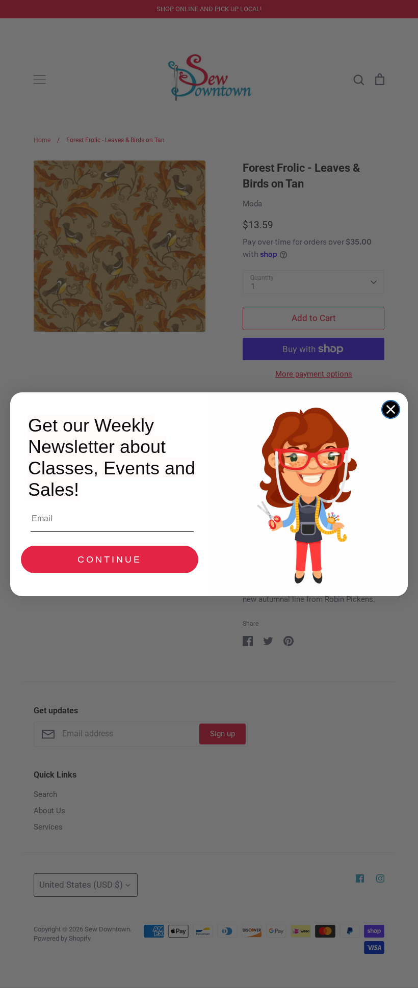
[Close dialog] (391, 409)
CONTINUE (109, 559)
